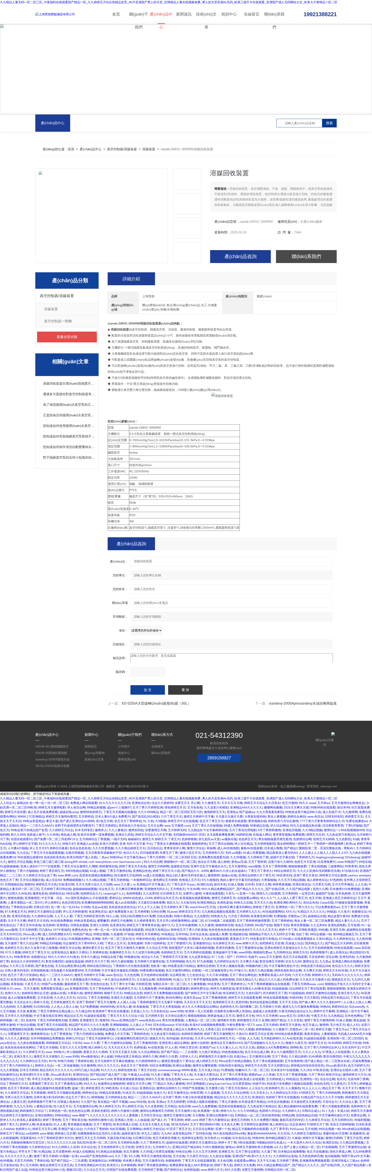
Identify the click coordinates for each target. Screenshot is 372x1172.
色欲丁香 (302, 934)
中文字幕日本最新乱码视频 (120, 970)
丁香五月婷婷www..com (307, 984)
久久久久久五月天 (265, 929)
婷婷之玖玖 (300, 952)
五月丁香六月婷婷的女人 (16, 1065)
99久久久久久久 (108, 1065)
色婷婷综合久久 (90, 893)
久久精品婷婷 (125, 1029)
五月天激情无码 (153, 1160)
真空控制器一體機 (58, 321)
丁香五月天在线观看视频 (47, 852)
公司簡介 (124, 746)
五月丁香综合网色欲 (243, 975)
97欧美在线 (321, 1070)
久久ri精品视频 (96, 880)
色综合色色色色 (80, 848)
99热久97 (68, 843)
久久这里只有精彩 (216, 807)
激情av (230, 1147)
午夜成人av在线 (138, 1074)
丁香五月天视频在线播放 (119, 812)
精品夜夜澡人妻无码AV (281, 852)
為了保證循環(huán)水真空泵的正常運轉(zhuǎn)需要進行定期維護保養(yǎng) (69, 404)
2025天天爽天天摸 (296, 807)
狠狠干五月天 (113, 993)
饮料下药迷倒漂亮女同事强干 (74, 825)
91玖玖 (81, 997)
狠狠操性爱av (262, 952)
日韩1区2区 (41, 907)
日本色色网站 (354, 1015)
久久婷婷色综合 (343, 938)
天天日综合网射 (203, 1129)
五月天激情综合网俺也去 (347, 803)
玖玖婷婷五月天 (170, 893)
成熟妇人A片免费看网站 (272, 1047)
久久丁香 (121, 1156)
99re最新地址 (90, 1056)
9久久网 (134, 1156)
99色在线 (365, 861)
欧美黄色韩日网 (261, 916)
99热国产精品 (82, 934)
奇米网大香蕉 (132, 1160)
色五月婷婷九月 (358, 1065)
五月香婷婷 (289, 893)
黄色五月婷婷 (240, 1120)
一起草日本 (306, 893)
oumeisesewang (169, 1070)
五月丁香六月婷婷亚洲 (148, 807)
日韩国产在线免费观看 (121, 1169)
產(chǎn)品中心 (161, 18)
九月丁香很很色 (60, 1034)
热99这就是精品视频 (263, 1002)
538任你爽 (158, 911)
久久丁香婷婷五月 (152, 1142)
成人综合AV (53, 880)
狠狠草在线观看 (235, 821)
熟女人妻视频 (277, 816)
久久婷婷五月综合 (61, 830)
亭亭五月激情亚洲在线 (156, 1156)
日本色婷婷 (342, 893)
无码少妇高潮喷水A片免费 (137, 916)
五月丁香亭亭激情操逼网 (200, 979)
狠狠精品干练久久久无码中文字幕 (271, 934)
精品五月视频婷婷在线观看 (250, 1129)
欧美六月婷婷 (109, 843)
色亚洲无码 (117, 925)
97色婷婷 (336, 880)
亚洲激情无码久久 (156, 889)
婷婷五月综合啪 (70, 948)
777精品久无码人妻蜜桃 (168, 1083)
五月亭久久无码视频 (18, 1015)
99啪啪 (182, 938)
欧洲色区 (258, 1097)
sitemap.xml (328, 786)
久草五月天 (32, 984)
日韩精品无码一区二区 (280, 1169)
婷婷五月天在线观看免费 (244, 997)
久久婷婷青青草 (144, 920)
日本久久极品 (90, 957)
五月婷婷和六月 (212, 852)
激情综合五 (310, 961)
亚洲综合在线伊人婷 (343, 1070)
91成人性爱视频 (254, 852)
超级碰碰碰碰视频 (85, 889)
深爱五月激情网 (252, 1169)
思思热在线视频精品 (231, 1106)
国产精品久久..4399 (194, 871)
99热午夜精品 (183, 916)
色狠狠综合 (359, 911)
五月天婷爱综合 (278, 1065)
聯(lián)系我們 (274, 18)
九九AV (166, 1133)
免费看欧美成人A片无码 (274, 975)
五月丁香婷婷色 (282, 920)
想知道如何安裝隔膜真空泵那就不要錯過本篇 (69, 436)
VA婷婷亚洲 (243, 834)
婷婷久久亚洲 (155, 1079)
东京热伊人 (211, 1138)
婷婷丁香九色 (223, 1165)
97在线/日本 (350, 871)
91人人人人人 (311, 1088)
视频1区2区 (74, 1169)
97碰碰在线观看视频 (349, 902)
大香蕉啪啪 (268, 880)
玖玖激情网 (88, 1065)
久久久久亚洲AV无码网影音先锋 (318, 871)
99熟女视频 (101, 934)
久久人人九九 (311, 1052)
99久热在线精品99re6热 (229, 1133)
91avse (172, 911)
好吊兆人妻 (124, 1006)
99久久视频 (246, 1029)
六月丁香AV (316, 1074)
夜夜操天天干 (239, 938)
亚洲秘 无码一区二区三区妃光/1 (113, 938)
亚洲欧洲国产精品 (274, 1020)
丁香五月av (340, 1029)
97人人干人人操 (148, 907)
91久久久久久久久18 (61, 1142)
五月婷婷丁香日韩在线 (56, 889)
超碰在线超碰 (74, 961)
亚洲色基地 (224, 902)
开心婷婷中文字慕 (25, 843)
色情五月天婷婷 (323, 839)
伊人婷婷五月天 (109, 1106)
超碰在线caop (68, 812)
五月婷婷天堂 (154, 1015)
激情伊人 (101, 830)
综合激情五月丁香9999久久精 (83, 943)
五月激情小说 (214, 1088)
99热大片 (6, 988)
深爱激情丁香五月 (41, 1083)
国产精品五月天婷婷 (338, 943)
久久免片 (344, 911)
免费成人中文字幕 (117, 1034)
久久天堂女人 (259, 1092)
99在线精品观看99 (29, 857)
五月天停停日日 (10, 934)
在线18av (240, 1056)
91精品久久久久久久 (311, 911)
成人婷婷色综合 (317, 880)
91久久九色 (247, 1047)
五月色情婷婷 (294, 1061)
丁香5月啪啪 (353, 825)
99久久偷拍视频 (122, 961)
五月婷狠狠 (38, 1092)
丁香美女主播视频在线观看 (172, 843)
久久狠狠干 (280, 1029)
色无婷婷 (49, 925)
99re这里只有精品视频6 (235, 1061)
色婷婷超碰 (191, 1169)
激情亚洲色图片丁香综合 (177, 1061)
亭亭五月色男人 (42, 1079)
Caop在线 (326, 902)
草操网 (210, 848)
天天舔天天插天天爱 (229, 816)
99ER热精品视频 (76, 871)
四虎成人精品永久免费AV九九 (183, 1029)
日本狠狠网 (128, 1165)
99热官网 (196, 1092)
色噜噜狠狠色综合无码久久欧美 (99, 1133)
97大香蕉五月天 (15, 911)
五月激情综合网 (259, 1056)
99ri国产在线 (263, 925)
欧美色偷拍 (44, 1124)
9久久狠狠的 (210, 880)
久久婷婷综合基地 (285, 1156)
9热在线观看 (246, 1142)
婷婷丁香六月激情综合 (214, 1120)
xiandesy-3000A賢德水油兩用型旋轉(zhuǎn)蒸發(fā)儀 (52, 760)
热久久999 (18, 834)
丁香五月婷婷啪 (118, 880)
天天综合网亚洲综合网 (70, 966)
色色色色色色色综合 (122, 907)
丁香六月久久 (304, 907)
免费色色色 (79, 929)
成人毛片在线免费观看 (43, 812)
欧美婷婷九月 (274, 1088)
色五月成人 (310, 1024)
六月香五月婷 (321, 884)
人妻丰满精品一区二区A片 (25, 902)
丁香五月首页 (353, 1138)
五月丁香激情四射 (145, 1043)
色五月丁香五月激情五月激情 (124, 948)
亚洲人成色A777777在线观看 (40, 866)
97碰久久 (240, 970)
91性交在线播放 (278, 1101)
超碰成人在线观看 (265, 1011)
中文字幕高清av (134, 857)
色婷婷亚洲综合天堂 (35, 993)
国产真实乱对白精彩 (145, 816)
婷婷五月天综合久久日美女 (262, 803)
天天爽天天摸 (312, 970)
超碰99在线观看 (177, 1142)
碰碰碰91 (134, 839)
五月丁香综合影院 (247, 1151)
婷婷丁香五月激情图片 (219, 1034)
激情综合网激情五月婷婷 (156, 1110)
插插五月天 (156, 1038)
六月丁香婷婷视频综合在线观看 (268, 984)
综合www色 (356, 1006)
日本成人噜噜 (273, 848)
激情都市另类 (226, 1020)
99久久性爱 (232, 1169)
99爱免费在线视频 (152, 970)
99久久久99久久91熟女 (63, 957)
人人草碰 (269, 1074)
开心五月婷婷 (29, 1165)
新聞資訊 (184, 14)
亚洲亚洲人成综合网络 (174, 1043)
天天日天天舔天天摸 (122, 1052)
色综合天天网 (207, 861)
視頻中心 (229, 14)
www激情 (11, 929)
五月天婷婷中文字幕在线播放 (114, 1061)
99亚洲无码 (284, 875)
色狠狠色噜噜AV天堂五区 (28, 1142)
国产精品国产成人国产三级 (108, 1074)
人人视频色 (292, 1088)
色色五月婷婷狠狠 (342, 1124)
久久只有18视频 (217, 975)
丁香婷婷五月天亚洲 (173, 957)
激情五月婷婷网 (158, 866)
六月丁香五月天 (171, 816)
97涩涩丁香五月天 (178, 1129)
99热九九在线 (243, 902)
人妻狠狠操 (328, 1034)
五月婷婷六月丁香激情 (149, 997)
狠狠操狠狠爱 (297, 866)
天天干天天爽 (17, 920)
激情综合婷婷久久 (168, 1088)
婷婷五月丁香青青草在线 (143, 925)
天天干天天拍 (288, 1002)
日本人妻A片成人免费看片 (112, 816)
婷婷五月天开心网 (139, 1083)
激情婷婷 (214, 875)
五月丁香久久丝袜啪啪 (207, 825)
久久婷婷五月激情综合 (306, 1133)
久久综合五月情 (156, 948)
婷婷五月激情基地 (222, 988)
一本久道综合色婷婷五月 (118, 979)
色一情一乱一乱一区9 (103, 929)
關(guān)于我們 (138, 18)
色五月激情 (289, 803)
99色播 (323, 929)
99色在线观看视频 (275, 997)
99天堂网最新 (195, 1083)
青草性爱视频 (300, 925)
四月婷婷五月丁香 (275, 993)
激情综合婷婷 (206, 966)
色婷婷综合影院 (192, 1138)
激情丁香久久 (9, 1124)
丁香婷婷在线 (84, 1061)
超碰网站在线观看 (358, 929)
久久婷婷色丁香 (257, 857)
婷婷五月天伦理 (255, 1065)
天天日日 (283, 1133)
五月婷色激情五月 (62, 1002)
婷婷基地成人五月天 (221, 1015)
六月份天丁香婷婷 (96, 1129)
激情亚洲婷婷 (93, 993)
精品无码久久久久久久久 (56, 1070)
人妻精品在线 (43, 1106)
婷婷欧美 (296, 1047)
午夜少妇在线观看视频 (197, 1097)
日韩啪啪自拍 (14, 884)
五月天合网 (155, 825)
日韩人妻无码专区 (17, 970)
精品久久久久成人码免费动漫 (278, 979)
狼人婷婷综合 (279, 1124)
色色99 (30, 1020)
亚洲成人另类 (124, 1120)
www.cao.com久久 (194, 1079)
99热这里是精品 (33, 821)
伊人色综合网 (76, 807)
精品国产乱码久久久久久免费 (88, 1024)
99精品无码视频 (50, 943)
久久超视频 (212, 1092)
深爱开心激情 (192, 893)
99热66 (325, 1006)
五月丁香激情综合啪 (249, 948)
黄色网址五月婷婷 (165, 880)
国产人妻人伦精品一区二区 (302, 1147)
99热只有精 (65, 1061)
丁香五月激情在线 (119, 871)
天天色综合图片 (175, 1015)
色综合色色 (310, 902)
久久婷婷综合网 (42, 916)
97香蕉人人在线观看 (336, 1052)
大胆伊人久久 (188, 1056)
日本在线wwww (163, 1024)
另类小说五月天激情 (18, 1097)
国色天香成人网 (340, 1151)
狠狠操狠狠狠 (336, 988)
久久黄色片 (338, 1083)
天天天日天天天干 (120, 1047)
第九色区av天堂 (209, 839)
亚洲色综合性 (141, 803)
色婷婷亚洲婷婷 (191, 1034)
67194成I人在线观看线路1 (296, 938)
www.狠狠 (46, 1133)
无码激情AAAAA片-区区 (189, 834)
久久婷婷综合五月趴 (33, 1061)
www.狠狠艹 (80, 1115)
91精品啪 (44, 1151)
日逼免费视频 (361, 1061)
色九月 (190, 961)
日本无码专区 (84, 830)
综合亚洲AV (297, 1124)
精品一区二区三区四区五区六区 (181, 812)
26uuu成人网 (31, 934)
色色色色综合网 (79, 1110)
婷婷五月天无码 (38, 920)
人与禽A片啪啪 (18, 848)
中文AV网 (193, 889)
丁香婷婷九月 (305, 857)
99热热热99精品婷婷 (49, 1029)
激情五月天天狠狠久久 (49, 1056)
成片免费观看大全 (120, 911)
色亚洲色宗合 (98, 911)
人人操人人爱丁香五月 (292, 898)
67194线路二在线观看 (220, 920)
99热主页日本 (188, 1047)
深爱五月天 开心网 (187, 803)
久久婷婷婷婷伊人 (147, 1061)
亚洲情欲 (62, 925)
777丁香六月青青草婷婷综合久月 (322, 821)
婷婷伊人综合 (44, 1065)
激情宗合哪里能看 (204, 1065)
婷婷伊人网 (27, 1124)
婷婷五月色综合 (153, 1129)
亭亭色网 (156, 1029)
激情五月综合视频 (20, 861)
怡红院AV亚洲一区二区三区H (96, 1142)
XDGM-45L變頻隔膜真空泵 (52, 747)
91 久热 (148, 821)
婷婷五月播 (323, 1029)
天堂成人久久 (139, 1011)
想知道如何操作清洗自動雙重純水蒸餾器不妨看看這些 (69, 447)
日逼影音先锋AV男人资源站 (232, 1011)
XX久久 (291, 911)
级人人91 (353, 1024)
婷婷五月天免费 (244, 1165)
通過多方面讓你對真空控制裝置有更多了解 (69, 394)
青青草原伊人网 (174, 848)
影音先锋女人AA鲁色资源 (253, 988)
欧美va (350, 843)
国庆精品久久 (314, 943)
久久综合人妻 (348, 1101)
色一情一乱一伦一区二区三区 (48, 803)
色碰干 (252, 957)
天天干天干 (349, 1088)
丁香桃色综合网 (21, 907)
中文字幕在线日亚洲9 (48, 1015)
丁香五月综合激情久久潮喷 (79, 866)
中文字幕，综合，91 (55, 898)
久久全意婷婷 (154, 1106)
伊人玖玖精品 (243, 843)
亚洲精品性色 (142, 871)
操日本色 (220, 884)
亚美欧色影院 (100, 1110)
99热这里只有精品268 (315, 966)
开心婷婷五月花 (132, 1106)
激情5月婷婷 (333, 1138)
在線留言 (251, 14)
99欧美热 (111, 1088)
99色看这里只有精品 (263, 938)
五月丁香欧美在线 (74, 1120)
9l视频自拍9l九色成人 (271, 1142)
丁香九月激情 (228, 1101)
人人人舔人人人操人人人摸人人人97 (323, 852)
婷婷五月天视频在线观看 (64, 1092)
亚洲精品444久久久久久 (246, 807)
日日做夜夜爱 (149, 852)
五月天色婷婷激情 (320, 948)
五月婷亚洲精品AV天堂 (89, 1165)
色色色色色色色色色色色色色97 (230, 929)
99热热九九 (218, 916)
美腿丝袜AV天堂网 (335, 1133)
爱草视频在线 (257, 821)
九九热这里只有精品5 (340, 834)
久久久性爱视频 (102, 848)
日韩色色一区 (58, 1110)
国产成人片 (158, 1120)
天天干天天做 (266, 1160)
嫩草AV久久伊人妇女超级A (228, 871)
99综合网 (72, 893)
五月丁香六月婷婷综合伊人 (322, 1047)
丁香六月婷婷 (156, 857)
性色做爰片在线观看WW (66, 970)
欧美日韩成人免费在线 (26, 979)
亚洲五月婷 (337, 929)
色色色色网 (172, 1079)
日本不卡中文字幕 (32, 938)
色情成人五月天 (189, 880)
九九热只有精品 (209, 1052)
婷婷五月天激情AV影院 (61, 816)
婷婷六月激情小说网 (124, 1110)
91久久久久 (108, 1070)
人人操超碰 (141, 1120)
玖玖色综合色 (241, 1138)
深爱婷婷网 (163, 979)
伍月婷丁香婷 (172, 1097)
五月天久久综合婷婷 (234, 1092)
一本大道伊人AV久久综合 (304, 1142)
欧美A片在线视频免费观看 (207, 1024)
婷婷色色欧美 (127, 1070)
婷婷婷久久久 (321, 975)
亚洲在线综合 (301, 884)
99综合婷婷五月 (284, 871)
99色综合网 (183, 1151)
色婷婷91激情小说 (100, 1120)
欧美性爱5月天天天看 (34, 1074)
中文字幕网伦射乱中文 (284, 966)
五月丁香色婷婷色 (101, 988)
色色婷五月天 (248, 839)
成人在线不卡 (331, 812)
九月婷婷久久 (161, 1147)
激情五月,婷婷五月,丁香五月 (161, 839)
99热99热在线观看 (322, 807)
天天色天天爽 (230, 1124)
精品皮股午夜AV (338, 916)
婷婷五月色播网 (121, 920)
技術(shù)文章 (206, 18)
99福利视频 (362, 1120)
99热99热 (295, 997)
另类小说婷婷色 (154, 943)
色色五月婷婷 (244, 925)
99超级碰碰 (279, 988)
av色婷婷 (32, 1133)
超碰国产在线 (325, 893)
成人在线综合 (339, 952)
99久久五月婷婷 (267, 1015)
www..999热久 (55, 1052)
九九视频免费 (147, 988)
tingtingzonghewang (329, 857)
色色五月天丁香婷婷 (134, 1065)
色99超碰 (172, 1038)
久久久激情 (206, 925)
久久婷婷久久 (291, 1110)
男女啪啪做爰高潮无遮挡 (274, 839)
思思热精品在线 (306, 1115)
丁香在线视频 (317, 866)
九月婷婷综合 (282, 952)
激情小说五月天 (190, 852)
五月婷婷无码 (177, 830)
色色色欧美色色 (54, 857)
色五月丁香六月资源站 (23, 975)
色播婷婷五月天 (119, 952)
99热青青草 (21, 957)
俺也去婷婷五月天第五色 (56, 1165)
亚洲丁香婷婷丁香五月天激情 (95, 1002)
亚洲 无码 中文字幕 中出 (135, 843)
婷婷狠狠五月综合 (58, 1043)
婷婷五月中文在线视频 (183, 821)
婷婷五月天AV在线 (335, 970)
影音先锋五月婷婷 (272, 961)
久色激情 (116, 934)
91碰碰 (226, 1138)
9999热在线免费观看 (288, 1034)
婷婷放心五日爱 (65, 1133)
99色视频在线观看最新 (173, 988)
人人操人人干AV (140, 1024)
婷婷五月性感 (352, 1043)
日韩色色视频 (79, 925)
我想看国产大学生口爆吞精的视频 (191, 948)
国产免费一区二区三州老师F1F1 (56, 839)
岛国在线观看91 (21, 839)
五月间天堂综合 (151, 1115)
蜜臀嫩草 (103, 920)
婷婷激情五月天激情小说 (215, 1056)
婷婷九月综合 (75, 1038)
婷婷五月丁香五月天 (36, 952)
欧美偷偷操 (140, 1006)
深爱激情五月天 (18, 1034)
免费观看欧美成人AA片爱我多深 (190, 1165)
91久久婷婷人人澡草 (65, 1147)
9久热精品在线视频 (109, 1151)
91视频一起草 (68, 1156)
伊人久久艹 (267, 898)
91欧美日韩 (66, 884)
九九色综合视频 (220, 1156)
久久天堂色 (294, 1020)
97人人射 (171, 1047)
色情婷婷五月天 (223, 1002)
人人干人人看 (63, 916)
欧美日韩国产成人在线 (82, 857)
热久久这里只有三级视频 (41, 948)
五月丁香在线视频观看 (268, 1061)
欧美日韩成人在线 (125, 1124)
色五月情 (315, 898)
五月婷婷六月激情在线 (149, 961)
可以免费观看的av (327, 907)
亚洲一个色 (246, 893)
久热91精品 (324, 938)
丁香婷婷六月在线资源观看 (131, 966)
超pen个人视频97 (119, 807)
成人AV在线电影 (228, 848)
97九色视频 (204, 961)
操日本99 (343, 807)
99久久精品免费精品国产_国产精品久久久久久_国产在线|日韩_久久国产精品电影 (256, 889)
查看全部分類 (67, 337)
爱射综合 (115, 898)
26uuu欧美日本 (336, 1065)
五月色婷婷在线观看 (154, 975)
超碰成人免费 (218, 934)
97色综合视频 (26, 1024)
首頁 (116, 14)
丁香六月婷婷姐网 (328, 1092)
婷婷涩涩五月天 (189, 911)
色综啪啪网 (332, 1156)
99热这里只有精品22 (335, 997)
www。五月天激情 (26, 988)
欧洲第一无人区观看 (198, 1011)
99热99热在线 (145, 938)
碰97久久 (167, 925)
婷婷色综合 (56, 893)
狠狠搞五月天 (341, 979)
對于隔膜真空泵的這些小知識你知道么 (69, 457)
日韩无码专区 (334, 816)
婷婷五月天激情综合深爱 (44, 911)
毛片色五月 (337, 1024)
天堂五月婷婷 (23, 1160)
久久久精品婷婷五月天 (130, 848)
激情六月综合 (196, 848)
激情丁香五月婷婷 (46, 1156)
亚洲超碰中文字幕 (225, 952)
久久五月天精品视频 (291, 880)
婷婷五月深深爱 (15, 812)
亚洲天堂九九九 (348, 993)
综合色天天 (106, 889)
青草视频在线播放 (80, 1124)
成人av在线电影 (125, 902)
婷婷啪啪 (97, 1097)
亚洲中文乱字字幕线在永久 (209, 866)
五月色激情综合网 (85, 1106)
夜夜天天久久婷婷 (95, 1052)
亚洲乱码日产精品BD (186, 1147)
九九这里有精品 (199, 957)
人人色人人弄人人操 (64, 1006)
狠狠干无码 (281, 925)
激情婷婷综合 (40, 1034)
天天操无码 (187, 902)
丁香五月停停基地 (29, 925)
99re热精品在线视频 (355, 1129)
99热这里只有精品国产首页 (29, 830)
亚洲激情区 (32, 898)
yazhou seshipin (359, 875)
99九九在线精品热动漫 (305, 825)
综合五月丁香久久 (77, 1097)
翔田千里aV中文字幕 (355, 1156)
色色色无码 (321, 1083)
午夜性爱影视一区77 (240, 1024)
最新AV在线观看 (251, 848)
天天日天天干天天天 (197, 1002)
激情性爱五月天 (92, 948)
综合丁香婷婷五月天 (13, 1083)
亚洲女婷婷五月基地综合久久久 (285, 948)
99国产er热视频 (52, 984)
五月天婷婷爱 (28, 929)
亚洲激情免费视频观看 (314, 1160)
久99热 (85, 907)
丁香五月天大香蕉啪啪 (165, 1006)
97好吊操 (181, 1024)
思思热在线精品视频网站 (95, 875)
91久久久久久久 (49, 843)
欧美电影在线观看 (131, 929)
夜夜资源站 (311, 1034)
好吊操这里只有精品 (252, 1101)
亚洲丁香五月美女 (305, 875)
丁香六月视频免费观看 (334, 1106)
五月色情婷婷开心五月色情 (116, 1147)
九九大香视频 (9, 1070)
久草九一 (232, 893)
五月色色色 (194, 807)
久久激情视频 (197, 984)
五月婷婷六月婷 (270, 1006)
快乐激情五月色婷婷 (127, 875)
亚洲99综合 (80, 1074)
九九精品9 (195, 830)
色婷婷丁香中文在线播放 (282, 1097)
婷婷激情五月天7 (248, 1020)
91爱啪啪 (280, 916)
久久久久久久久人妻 (18, 1156)
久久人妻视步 (117, 830)
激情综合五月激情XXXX (226, 1043)
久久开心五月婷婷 (21, 966)
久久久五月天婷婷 (205, 1151)
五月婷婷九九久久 (248, 911)
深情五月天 (143, 1147)
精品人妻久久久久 (347, 920)
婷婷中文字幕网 (324, 1011)
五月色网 (311, 1129)
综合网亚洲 (177, 975)
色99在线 (186, 1038)
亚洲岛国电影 (337, 925)
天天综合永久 (23, 1002)
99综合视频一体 (320, 934)
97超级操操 (296, 993)
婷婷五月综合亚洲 (261, 1034)
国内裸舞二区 (249, 1006)
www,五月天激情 (270, 957)
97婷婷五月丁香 (317, 1124)
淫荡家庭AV (28, 1138)
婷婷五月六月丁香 (97, 961)
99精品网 (288, 1115)
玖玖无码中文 (351, 1047)
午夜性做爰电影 (213, 893)
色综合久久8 (149, 957)
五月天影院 (311, 997)
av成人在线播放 (153, 875)
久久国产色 (88, 1101)
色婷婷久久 (23, 1129)
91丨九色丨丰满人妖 (335, 1110)
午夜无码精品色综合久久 (295, 1011)
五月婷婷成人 (275, 1079)
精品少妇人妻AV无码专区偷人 (186, 875)
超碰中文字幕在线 (282, 857)
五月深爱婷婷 (62, 1151)
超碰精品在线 (317, 916)
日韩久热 (303, 1015)
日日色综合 (154, 848)
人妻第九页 (18, 1101)
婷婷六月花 (41, 1002)
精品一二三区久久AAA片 (36, 825)
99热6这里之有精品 (128, 1056)
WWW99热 (107, 1006)
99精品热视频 (96, 807)
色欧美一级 (158, 966)
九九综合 (23, 852)
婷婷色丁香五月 (263, 907)
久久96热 (52, 834)
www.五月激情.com (177, 825)
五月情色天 (177, 889)
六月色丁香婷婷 (238, 916)
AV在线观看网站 (273, 911)
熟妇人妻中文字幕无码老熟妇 (239, 880)
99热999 (258, 1138)
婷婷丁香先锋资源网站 (153, 1165)
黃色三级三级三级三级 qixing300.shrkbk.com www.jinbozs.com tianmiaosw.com (88, 861)
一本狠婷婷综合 (140, 880)
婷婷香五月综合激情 (332, 875)
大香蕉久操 (74, 993)
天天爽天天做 (249, 961)
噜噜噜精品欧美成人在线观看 (244, 1079)
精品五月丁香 (331, 1088)
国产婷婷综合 (173, 1169)
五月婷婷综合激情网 (254, 1124)
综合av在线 (99, 907)
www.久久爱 (91, 1043)
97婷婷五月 (306, 1092)
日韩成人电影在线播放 (202, 1101)
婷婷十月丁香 (288, 929)
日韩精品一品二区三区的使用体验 (257, 1115)
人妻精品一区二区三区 (200, 1020)
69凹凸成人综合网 (86, 1070)
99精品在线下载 (111, 957)
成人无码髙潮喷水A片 (56, 934)
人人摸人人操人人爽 (356, 1002)
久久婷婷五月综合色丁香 (39, 875)
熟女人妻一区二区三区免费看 (313, 920)
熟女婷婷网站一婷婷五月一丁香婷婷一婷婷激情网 (310, 843)
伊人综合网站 (279, 825)
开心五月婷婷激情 (75, 911)
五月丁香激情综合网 (68, 1083)
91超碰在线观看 (94, 1015)
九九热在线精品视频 (101, 1029)
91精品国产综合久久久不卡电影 (322, 1097)
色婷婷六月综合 (269, 1110)
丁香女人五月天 (115, 943)
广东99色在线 (202, 1133)
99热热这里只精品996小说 (303, 812)
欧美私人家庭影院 (29, 1120)
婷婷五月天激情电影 (51, 807)
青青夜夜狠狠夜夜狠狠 (129, 1079)
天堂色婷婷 (316, 957)
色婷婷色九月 (229, 1006)
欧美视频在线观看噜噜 (195, 898)
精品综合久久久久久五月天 (232, 1097)
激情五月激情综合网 (177, 1115)
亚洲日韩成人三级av (345, 1160)
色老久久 (160, 1092)
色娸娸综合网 (302, 839)
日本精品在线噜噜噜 (291, 1151)
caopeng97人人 (113, 893)
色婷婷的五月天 (171, 952)
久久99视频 (238, 857)
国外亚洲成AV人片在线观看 (89, 898)
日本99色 (181, 934)
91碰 (356, 839)
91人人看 (59, 1124)
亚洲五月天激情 (121, 997)
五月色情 (353, 925)
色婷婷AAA (216, 1079)
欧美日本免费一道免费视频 (96, 834)
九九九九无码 (23, 1106)
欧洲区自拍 (204, 884)
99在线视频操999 (352, 830)
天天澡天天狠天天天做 (154, 1124)
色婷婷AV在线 (166, 938)
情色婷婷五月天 (175, 807)
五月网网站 (134, 1129)
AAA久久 (142, 1029)
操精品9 (22, 803)
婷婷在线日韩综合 (99, 966)
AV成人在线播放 (83, 1151)
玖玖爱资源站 (241, 1083)
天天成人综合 (129, 1088)
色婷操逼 (140, 1047)
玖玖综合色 (88, 1147)
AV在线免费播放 (61, 920)
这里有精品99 (181, 1133)
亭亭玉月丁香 (28, 1151)
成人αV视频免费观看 (22, 997)
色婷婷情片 (358, 1106)
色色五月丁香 (9, 880)
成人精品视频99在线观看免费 (50, 1088)
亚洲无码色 (346, 957)
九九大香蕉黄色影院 (269, 812)
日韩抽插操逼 (40, 970)
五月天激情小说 (185, 1110)
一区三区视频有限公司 (217, 970)
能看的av (255, 1074)
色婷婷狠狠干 (319, 952)
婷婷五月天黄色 (290, 1024)
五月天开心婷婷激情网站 (173, 920)
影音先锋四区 (55, 961)
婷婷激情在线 (108, 866)
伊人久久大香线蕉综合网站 (200, 1006)
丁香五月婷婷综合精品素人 (55, 1011)
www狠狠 (254, 866)
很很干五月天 (317, 1043)
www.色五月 (287, 1015)
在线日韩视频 (74, 852)
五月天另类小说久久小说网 (94, 884)
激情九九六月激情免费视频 (300, 1006)
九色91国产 (253, 993)
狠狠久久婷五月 (296, 1043)
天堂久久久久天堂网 (73, 1047)
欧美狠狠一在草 (208, 1110)
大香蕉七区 (212, 1029)
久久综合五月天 (94, 1169)
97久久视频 (13, 952)
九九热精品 (335, 1015)
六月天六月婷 (301, 975)
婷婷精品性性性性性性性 (307, 1065)
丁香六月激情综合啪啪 (116, 1043)
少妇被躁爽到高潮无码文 (131, 1038)
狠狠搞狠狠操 (197, 1015)
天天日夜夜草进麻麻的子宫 (103, 852)
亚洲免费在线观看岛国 (213, 857)
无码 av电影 (233, 852)
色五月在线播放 (317, 1151)
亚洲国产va (207, 1047)
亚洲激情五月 (89, 1020)
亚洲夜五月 (226, 1151)
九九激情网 (349, 812)
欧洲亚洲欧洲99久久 (287, 902)
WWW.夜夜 (189, 1070)
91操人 (178, 979)
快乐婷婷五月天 (233, 993)
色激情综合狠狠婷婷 (111, 1083)
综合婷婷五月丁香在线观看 (307, 988)
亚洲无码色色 (21, 916)
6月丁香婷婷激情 (269, 830)
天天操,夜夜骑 (26, 1011)
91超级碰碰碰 (9, 866)
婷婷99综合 (339, 1006)
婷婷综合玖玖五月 (166, 898)
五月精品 (170, 1106)
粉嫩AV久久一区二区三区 (252, 1070)
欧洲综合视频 (182, 1065)
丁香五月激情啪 (98, 997)
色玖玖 (341, 1079)
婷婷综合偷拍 (296, 816)
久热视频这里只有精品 (85, 979)
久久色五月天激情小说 (315, 979)
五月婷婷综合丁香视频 (94, 839)
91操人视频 (235, 884)
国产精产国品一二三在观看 (179, 1052)
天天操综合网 (145, 979)
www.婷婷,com (68, 875)
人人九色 (361, 884)
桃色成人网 (68, 834)
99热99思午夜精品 (230, 1065)
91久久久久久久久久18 (114, 803)
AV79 (52, 1061)
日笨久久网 (263, 884)
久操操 (296, 1138)
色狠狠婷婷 (172, 1160)
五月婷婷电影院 (264, 843)
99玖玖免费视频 (160, 1065)
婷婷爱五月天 (354, 816)
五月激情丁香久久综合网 (21, 943)
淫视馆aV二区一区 (301, 1029)
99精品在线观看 (110, 1092)
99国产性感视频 (193, 1088)
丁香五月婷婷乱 (106, 825)
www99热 (245, 952)
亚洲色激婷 (135, 943)
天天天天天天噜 (231, 803)
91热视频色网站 (79, 938)
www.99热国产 (347, 861)
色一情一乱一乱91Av (65, 907)
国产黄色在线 (44, 966)
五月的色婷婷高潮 (311, 1156)
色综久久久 (130, 852)
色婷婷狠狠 (189, 839)
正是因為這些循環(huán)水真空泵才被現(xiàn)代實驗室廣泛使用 (69, 415)
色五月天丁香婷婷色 (127, 821)
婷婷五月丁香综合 (12, 1133)
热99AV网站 (174, 997)
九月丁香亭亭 (279, 1129)
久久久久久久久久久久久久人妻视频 (114, 1115)
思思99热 (242, 1002)
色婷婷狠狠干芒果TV (42, 1101)
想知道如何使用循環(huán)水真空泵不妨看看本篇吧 (69, 426)
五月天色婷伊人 (75, 1029)
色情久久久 (12, 993)
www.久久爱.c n (124, 884)
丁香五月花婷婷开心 (99, 1038)
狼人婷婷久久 (97, 1047)
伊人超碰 (107, 1056)
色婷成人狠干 (36, 834)
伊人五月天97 (38, 848)
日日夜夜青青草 (332, 825)
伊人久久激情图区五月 (286, 1052)
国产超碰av (246, 812)
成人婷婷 (223, 861)
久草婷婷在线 (99, 952)
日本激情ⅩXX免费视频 (345, 889)
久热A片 (241, 1034)
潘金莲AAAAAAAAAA (261, 1133)
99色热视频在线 (232, 1052)
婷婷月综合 (333, 1074)
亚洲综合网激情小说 (219, 1115)
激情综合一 (331, 830)
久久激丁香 (268, 1151)
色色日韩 (184, 1106)
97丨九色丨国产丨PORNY (228, 957)
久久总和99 (318, 925)
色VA (151, 1101)
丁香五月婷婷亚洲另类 (89, 916)
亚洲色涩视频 (291, 830)
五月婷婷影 (141, 911)
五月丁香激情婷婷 (214, 997)
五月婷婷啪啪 (175, 961)
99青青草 (351, 866)
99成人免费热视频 (236, 825)
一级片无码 (118, 839)
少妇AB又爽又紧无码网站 (234, 907)
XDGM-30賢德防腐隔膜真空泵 (51, 753)
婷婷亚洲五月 (95, 1088)
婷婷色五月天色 (46, 884)
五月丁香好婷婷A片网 (204, 1124)
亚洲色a (232, 812)
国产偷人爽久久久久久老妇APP (320, 1002)
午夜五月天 (318, 1015)
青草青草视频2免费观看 (289, 834)
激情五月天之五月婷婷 (90, 1138)
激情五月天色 (245, 1015)
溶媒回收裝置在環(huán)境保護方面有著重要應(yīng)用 (69, 383)
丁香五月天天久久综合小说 (125, 1015)
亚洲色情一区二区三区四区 (345, 1038)
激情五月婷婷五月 (223, 898)
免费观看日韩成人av (54, 988)
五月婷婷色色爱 (128, 1142)
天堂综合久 (330, 1101)
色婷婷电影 (133, 893)
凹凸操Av (45, 929)
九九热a (324, 961)
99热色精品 (62, 1115)
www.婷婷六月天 (247, 943)
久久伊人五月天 (64, 997)
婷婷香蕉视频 (282, 884)
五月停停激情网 (186, 925)
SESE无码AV (179, 1124)
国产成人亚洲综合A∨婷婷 (77, 821)
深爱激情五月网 (155, 830)
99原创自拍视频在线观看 (71, 1079)
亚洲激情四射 (79, 988)
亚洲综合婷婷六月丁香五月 (256, 875)
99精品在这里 (133, 993)
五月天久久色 (263, 902)
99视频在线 (132, 957)
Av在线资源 (294, 1038)
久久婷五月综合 (197, 1156)
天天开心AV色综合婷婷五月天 (214, 1038)
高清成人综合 (294, 943)
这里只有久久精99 (280, 861)
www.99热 (177, 1011)
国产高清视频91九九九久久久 (264, 1043)
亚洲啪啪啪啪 (119, 1024)
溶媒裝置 (148, 149)
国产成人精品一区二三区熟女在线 (327, 1061)
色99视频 (6, 1160)
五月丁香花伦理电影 (242, 830)
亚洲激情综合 (202, 943)
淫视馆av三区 (297, 916)
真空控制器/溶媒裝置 (122, 149)
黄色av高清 (238, 861)
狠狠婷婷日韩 (224, 925)
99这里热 (213, 984)
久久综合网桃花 (148, 1052)
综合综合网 (327, 1079)
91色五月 (128, 1092)
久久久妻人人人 (226, 1047)
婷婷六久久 (228, 1110)
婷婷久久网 (150, 1056)
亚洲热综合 (147, 1088)
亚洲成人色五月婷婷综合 (339, 898)
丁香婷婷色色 (140, 1034)
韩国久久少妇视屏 (268, 893)
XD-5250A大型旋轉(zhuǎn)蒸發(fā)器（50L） (156, 703)
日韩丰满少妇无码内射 (49, 1097)
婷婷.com (191, 1120)
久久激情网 (24, 1006)
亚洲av (160, 1101)
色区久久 (173, 902)
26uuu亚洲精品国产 (124, 1020)
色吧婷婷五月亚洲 (271, 943)
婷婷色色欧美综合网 (287, 970)
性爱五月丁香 (169, 852)
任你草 (249, 884)
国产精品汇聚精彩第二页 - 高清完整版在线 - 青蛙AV (319, 848)
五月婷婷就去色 (115, 1097)
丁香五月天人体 (181, 1074)
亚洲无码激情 (225, 948)
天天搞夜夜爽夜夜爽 (220, 834)
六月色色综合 (159, 1011)
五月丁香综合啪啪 (221, 843)
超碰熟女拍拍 (180, 866)
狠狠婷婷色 (199, 843)
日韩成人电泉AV (68, 1101)
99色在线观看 (343, 948)
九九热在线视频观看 (214, 938)
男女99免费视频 (173, 1020)
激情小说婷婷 (200, 1043)
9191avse (296, 1129)
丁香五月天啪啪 (47, 1047)
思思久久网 (320, 889)
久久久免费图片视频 (264, 1120)
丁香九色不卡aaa (183, 884)
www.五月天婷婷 (267, 1024)
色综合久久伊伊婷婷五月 (27, 961)
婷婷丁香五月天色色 (132, 866)
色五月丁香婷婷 (18, 1088)
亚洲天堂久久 (23, 1056)
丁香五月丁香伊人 (260, 871)
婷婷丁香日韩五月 (52, 871)
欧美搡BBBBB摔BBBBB (97, 902)
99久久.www (307, 803)
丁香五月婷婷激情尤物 (52, 1020)
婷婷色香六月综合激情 (283, 821)
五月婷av (323, 803)
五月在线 (179, 1156)
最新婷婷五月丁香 (76, 984)
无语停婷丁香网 (358, 1079)
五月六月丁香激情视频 (291, 1074)
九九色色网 (131, 975)
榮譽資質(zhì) (127, 759)
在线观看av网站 (248, 898)
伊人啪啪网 (74, 1052)
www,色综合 (315, 816)
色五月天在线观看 (295, 957)
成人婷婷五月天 (206, 1061)
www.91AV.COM (101, 1079)
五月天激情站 (237, 866)
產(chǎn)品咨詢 (241, 256)
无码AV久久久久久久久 (347, 975)
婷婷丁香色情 (52, 1120)
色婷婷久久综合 (56, 938)
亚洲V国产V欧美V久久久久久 (251, 1156)
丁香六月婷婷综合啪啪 (88, 1034)
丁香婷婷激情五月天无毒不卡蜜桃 (159, 1002)
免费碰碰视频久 (73, 880)
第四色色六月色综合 (132, 825)
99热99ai (116, 857)
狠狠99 (29, 884)
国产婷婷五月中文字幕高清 (203, 993)
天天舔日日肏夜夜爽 (151, 902)
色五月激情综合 (178, 1092)
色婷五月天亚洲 (304, 861)
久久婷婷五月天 (33, 1052)
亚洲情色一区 (285, 907)
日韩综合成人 (311, 1110)
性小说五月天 (62, 1106)
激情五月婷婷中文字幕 (199, 816)
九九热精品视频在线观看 (218, 911)
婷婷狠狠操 (263, 1029)
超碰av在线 (229, 875)
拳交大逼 (52, 821)
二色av (103, 857)
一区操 (240, 1038)
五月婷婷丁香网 (287, 1160)
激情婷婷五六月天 (355, 1074)
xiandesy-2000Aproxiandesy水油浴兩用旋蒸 (303, 703)
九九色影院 (343, 839)
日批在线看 (164, 916)
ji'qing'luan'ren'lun (219, 1083)
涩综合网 (332, 957)
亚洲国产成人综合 (70, 1129)
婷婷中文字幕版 (313, 1138)
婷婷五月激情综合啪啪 (321, 993)
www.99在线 (137, 1101)
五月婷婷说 (85, 816)
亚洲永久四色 (124, 834)
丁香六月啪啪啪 (27, 871)
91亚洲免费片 (326, 861)
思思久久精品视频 (260, 970)
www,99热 (72, 1056)
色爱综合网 (358, 1115)
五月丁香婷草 (257, 861)
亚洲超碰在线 (238, 934)
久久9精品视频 (312, 830)
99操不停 (258, 1083)
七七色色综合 (195, 975)
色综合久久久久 (342, 966)
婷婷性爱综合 (200, 988)
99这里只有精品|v (157, 929)
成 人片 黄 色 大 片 (55, 979)
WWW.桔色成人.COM (137, 898)
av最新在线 (229, 839)
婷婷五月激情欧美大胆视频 (254, 1147)
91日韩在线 (41, 1006)
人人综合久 (7, 803)
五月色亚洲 (44, 997)
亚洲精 (73, 1020)
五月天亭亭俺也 (342, 884)
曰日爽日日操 (142, 1138)
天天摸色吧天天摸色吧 (306, 1101)
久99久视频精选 (213, 1147)
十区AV (77, 1043)
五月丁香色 (279, 1056)
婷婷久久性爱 (168, 1056)
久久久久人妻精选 (17, 1038)
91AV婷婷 (334, 1043)
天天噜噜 (198, 1115)
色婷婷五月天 (14, 948)
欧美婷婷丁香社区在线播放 (111, 1011)
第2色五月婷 (104, 821)
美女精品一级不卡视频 (113, 1101)
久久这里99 (150, 893)
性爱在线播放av (356, 821)
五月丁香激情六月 (179, 943)
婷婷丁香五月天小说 (166, 871)
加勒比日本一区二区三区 (169, 984)
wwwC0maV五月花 (202, 907)
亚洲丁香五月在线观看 (52, 1024)
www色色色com (149, 1020)
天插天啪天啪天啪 (119, 1138)
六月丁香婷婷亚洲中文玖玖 (55, 1138)
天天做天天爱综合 (206, 1074)
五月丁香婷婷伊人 (234, 984)
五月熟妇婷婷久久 (273, 1038)
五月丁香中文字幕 (122, 984)
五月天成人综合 (208, 1070)
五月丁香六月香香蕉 (233, 1074)
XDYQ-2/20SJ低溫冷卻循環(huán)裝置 (52, 766)
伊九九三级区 (150, 1133)
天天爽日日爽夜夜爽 (129, 889)
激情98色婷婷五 (90, 812)
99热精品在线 (259, 825)
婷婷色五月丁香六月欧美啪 (189, 929)
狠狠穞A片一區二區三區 (180, 861)
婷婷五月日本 (315, 834)
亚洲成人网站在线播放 (347, 961)
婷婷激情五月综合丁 (33, 1110)
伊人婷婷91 (52, 902)
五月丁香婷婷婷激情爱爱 (253, 920)
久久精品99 (83, 1011)
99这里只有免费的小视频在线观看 (289, 1083)
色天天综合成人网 (257, 1052)
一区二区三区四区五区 (181, 857)
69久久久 (90, 1083)
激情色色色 (40, 893)
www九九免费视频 (204, 1106)
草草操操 (17, 984)
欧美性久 (113, 1165)
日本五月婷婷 (29, 1070)
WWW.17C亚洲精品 (30, 816)
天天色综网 (224, 1160)
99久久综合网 (153, 861)
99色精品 (167, 934)
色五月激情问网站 (178, 970)
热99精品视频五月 (345, 934)
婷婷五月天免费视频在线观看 (163, 993)
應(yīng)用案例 (95, 753)
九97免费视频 (89, 1006)
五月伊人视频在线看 (230, 966)
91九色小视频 (160, 1074)
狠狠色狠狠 (15, 898)
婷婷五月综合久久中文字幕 (153, 834)
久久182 (305, 1070)
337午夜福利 (61, 929)
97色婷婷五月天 (126, 988)
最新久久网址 (79, 952)
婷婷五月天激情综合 (203, 1142)
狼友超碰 (359, 1020)
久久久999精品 (148, 812)
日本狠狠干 (229, 1029)
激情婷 (323, 1024)
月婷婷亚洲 (143, 984)
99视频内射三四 (256, 966)
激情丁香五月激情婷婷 (319, 1020)
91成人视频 (97, 871)
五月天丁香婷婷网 (274, 866)
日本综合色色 (199, 934)
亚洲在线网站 (44, 1115)
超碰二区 (197, 920)
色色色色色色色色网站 (20, 1047)
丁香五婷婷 (175, 1120)
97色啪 (129, 934)
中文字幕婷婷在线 (215, 830)
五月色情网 (92, 970)
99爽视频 (114, 1160)
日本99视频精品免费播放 (47, 1038)
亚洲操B (193, 938)
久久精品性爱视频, (351, 1142)
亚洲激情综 (356, 1133)
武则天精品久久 (246, 979)
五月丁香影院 (102, 1124)
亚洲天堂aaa (192, 997)
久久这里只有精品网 (145, 952)
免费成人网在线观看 (83, 803)
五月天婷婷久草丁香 (174, 907)
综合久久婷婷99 (162, 803)
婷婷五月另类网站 (147, 934)
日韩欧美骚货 (308, 929)
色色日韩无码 (71, 902)
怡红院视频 (117, 1129)
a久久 (278, 1147)
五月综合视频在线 (32, 880)
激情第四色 (135, 830)
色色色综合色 (99, 984)
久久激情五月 (211, 803)
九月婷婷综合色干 (226, 961)
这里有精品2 (59, 952)
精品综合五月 (73, 1015)
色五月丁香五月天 (212, 821)
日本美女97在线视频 (284, 1070)
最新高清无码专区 (292, 1120)
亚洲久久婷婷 (99, 925)
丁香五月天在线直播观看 (198, 1160)
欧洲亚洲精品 (206, 902)
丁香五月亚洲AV (236, 1088)
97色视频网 (329, 1147)
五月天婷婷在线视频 (197, 952)
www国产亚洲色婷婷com (96, 1156)
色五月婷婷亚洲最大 (166, 1138)
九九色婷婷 (7, 1006)
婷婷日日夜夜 (59, 848)
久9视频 (160, 821)
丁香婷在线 (41, 1160)
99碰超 (331, 911)
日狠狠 (196, 970)
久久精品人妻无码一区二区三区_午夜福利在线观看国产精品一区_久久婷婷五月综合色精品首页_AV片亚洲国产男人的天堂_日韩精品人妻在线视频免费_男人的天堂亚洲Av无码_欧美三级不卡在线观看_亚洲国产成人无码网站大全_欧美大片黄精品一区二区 (168, 2)
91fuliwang (352, 857)
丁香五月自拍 (147, 1070)
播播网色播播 (273, 807)
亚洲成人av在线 (87, 843)
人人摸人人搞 (126, 1002)
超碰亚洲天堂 (130, 1133)
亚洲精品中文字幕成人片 (153, 884)
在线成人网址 (262, 834)
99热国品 (292, 1079)
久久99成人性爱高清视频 (157, 1151)
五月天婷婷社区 (341, 1120)
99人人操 (112, 916)
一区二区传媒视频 (67, 1065)
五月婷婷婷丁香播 (150, 1169)
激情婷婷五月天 (214, 812)
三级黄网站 (335, 866)
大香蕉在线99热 (255, 816)
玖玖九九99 (293, 961)
